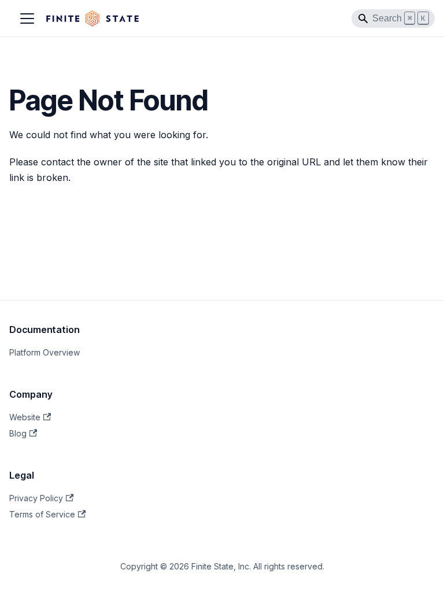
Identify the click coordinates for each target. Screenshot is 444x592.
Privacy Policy (36, 498)
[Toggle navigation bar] (27, 18)
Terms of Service (42, 514)
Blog (18, 433)
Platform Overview (44, 352)
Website (24, 417)
